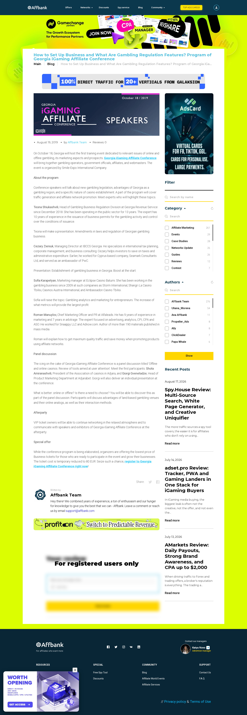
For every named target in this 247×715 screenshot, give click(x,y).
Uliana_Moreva (191, 308)
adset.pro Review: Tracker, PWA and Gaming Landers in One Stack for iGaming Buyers (188, 479)
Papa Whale (191, 341)
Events (191, 234)
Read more (172, 443)
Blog (140, 7)
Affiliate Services (151, 684)
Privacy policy (175, 702)
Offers (68, 7)
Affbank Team (77, 142)
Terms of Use (200, 702)
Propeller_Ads (191, 321)
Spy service (123, 7)
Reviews (191, 261)
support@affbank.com (80, 511)
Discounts (104, 7)
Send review (102, 606)
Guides (191, 254)
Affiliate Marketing (191, 227)
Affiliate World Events (153, 678)
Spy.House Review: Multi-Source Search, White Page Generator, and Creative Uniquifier (188, 404)
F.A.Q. (202, 678)
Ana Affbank (191, 315)
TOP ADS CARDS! (191, 7)
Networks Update (191, 247)
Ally (191, 328)
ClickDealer (191, 335)
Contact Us (205, 672)
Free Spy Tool (100, 672)
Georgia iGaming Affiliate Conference (130, 158)
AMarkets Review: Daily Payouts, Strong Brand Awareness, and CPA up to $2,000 (187, 556)
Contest (191, 268)
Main (37, 64)
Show (189, 355)
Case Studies (191, 241)
